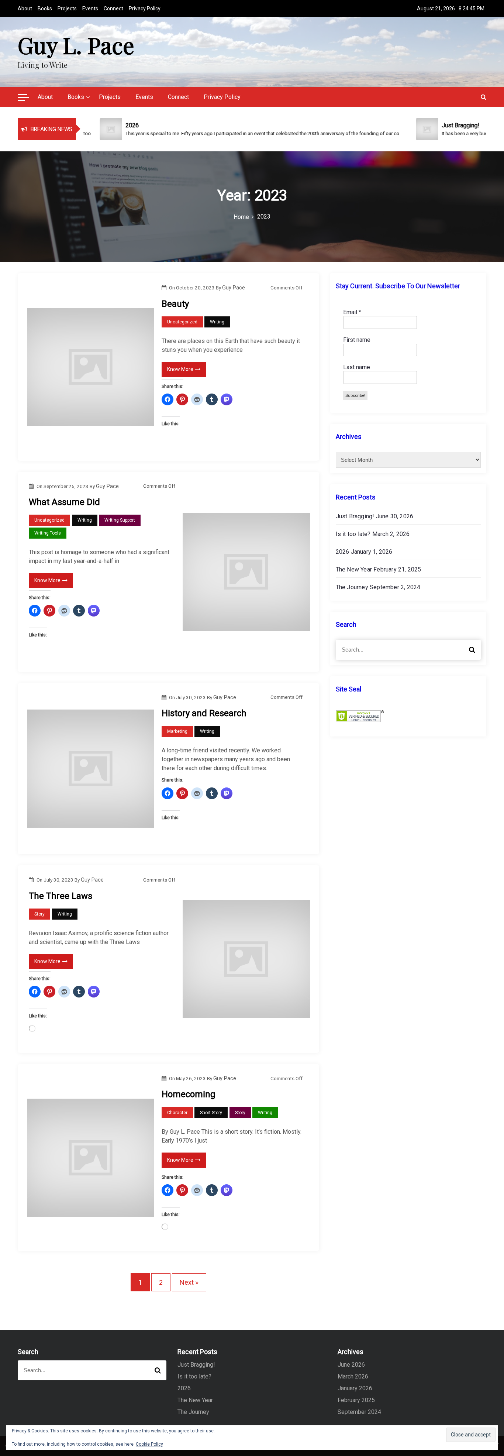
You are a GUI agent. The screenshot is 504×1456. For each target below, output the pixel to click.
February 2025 (356, 1400)
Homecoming (188, 1094)
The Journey (352, 587)
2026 (342, 551)
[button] (23, 98)
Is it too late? (353, 534)
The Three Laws (60, 896)
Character (177, 1112)
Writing (217, 321)
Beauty (175, 304)
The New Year (354, 569)
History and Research (204, 713)
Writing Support (119, 520)
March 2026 (353, 1376)
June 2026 (351, 1364)
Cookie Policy (149, 1444)
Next (187, 1282)
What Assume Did (64, 502)
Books (45, 8)
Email (352, 312)
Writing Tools (47, 533)
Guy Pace (233, 288)
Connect (113, 8)
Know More (180, 369)
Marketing (177, 731)
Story (39, 914)
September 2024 (359, 1411)
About (25, 8)
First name (356, 339)
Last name (356, 367)
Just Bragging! (355, 516)
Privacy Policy (144, 8)
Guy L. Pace (76, 44)
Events (90, 8)
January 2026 (355, 1388)
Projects (67, 8)
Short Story (211, 1112)
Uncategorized (182, 321)
